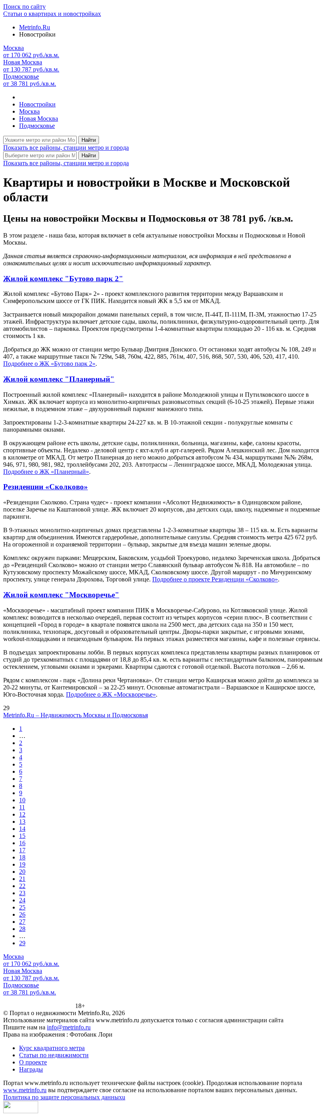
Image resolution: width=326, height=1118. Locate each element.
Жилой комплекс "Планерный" (58, 379)
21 (22, 878)
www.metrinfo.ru (25, 1090)
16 (22, 843)
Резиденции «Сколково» (45, 487)
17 (22, 850)
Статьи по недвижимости (54, 1055)
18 (22, 857)
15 (22, 835)
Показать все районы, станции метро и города (66, 147)
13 (22, 821)
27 (22, 921)
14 (22, 828)
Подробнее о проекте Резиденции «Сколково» (215, 579)
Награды (31, 1069)
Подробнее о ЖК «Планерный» (46, 471)
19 (22, 864)
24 (22, 900)
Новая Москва (38, 118)
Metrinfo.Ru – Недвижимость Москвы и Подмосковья (75, 715)
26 (22, 914)
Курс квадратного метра (52, 1048)
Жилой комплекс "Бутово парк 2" (63, 278)
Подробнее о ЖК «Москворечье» (111, 694)
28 (22, 928)
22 (22, 885)
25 (22, 907)
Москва (29, 111)
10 (22, 800)
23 (22, 893)
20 (22, 871)
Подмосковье (37, 125)
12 (22, 814)
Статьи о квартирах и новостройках (52, 13)
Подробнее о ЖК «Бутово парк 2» (49, 363)
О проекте (33, 1062)
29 (22, 943)
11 (22, 807)
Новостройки (37, 104)
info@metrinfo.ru (69, 1027)
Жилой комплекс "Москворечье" (61, 595)
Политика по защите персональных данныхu (64, 1097)
